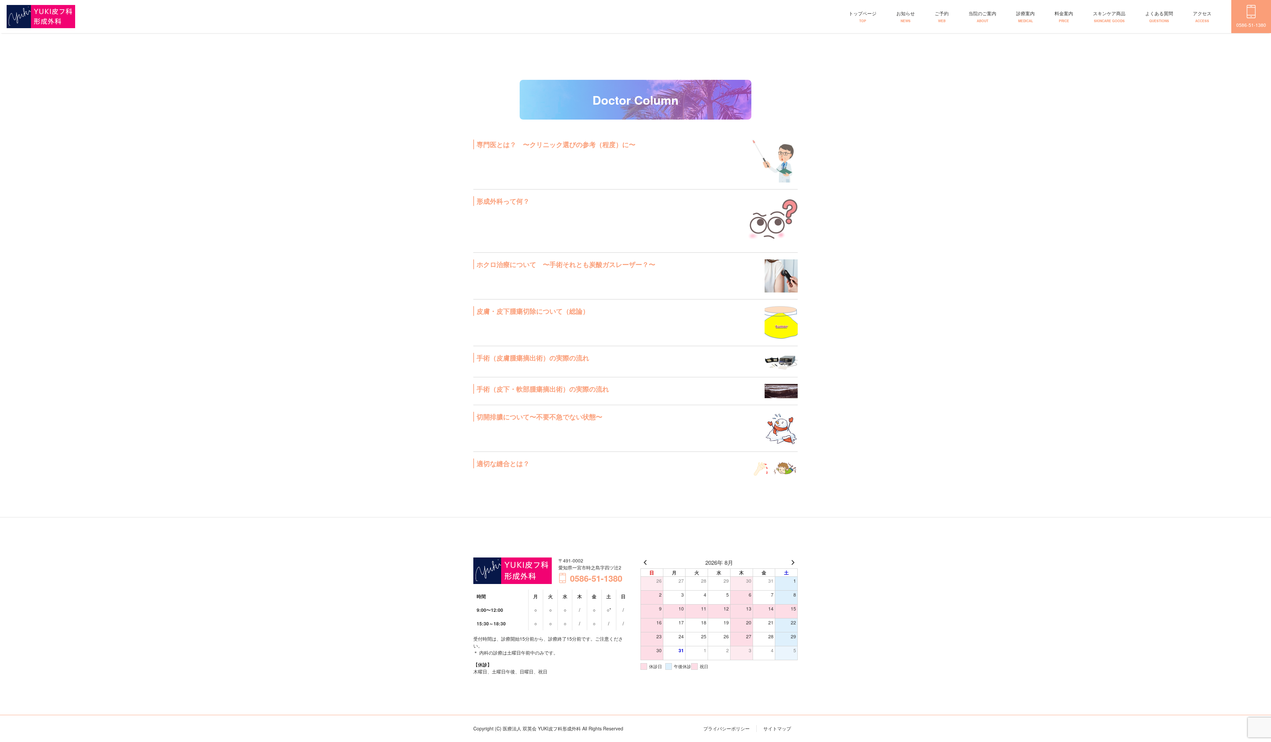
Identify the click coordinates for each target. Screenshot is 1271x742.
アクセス (1202, 16)
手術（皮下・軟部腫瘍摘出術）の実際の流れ (543, 389)
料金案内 (1064, 16)
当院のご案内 (982, 16)
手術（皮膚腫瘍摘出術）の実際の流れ (533, 357)
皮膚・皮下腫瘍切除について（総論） (533, 311)
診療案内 (1025, 16)
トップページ (862, 16)
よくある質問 (1159, 16)
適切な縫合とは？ (503, 463)
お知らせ (905, 16)
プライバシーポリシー (726, 728)
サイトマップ (777, 728)
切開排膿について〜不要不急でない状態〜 (539, 416)
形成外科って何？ (503, 201)
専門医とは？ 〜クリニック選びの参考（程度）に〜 (556, 144)
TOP (1241, 716)
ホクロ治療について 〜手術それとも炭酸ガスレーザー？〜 (566, 264)
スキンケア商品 (1109, 16)
